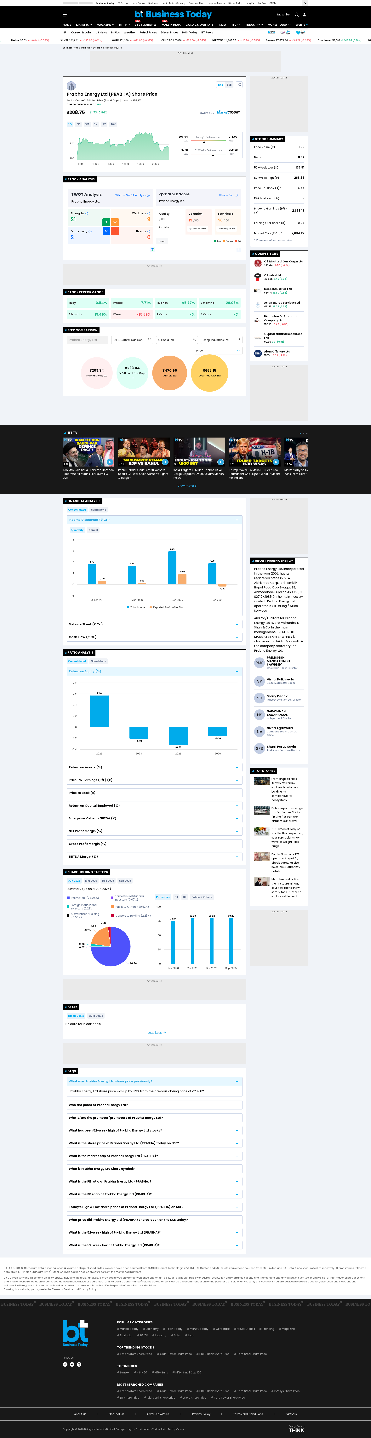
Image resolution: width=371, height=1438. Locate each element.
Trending (268, 1329)
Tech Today (174, 1329)
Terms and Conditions (248, 1414)
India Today (138, 3)
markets (85, 47)
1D (70, 124)
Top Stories (265, 771)
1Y (95, 124)
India (222, 25)
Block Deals (76, 1015)
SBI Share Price (129, 1398)
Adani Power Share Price (176, 1354)
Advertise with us (158, 1414)
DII (184, 897)
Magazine (104, 25)
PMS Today (189, 32)
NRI (65, 32)
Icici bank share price (161, 1398)
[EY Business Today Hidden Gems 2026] (300, 32)
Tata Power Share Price (229, 1398)
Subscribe (283, 14)
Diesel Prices (169, 32)
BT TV (123, 25)
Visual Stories (246, 1329)
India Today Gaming (174, 3)
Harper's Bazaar (216, 3)
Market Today (129, 1329)
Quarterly (77, 529)
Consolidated (77, 509)
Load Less (154, 1032)
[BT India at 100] (271, 32)
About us (80, 1414)
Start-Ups (126, 1335)
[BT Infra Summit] (285, 32)
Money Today (278, 25)
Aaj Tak (262, 3)
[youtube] (72, 1364)
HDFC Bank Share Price (214, 1354)
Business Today (105, 3)
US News (101, 32)
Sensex (124, 1372)
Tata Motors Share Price (136, 1354)
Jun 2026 (74, 880)
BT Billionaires (146, 25)
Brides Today (235, 3)
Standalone (98, 509)
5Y (104, 124)
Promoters (163, 897)
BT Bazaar (123, 3)
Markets (82, 25)
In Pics (115, 32)
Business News (70, 47)
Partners (291, 1414)
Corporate (223, 1329)
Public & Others (201, 897)
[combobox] (113, 339)
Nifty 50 (142, 1372)
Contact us (116, 1414)
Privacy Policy (201, 1414)
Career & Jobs (81, 32)
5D (78, 124)
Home (67, 25)
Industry (253, 25)
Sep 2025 (125, 880)
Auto (177, 1335)
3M (87, 124)
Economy (152, 1329)
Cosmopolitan (196, 3)
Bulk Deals (96, 1015)
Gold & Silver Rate (199, 25)
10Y (113, 124)
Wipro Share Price (194, 1398)
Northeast (153, 3)
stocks (96, 47)
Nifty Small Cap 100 (188, 1372)
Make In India (171, 25)
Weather (130, 32)
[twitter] (79, 1364)
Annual (93, 529)
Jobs (191, 1335)
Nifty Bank (161, 1372)
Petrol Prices (148, 32)
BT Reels (207, 32)
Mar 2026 (91, 880)
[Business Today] (173, 14)
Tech (234, 25)
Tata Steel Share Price (252, 1354)
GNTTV (272, 3)
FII (176, 897)
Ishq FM (250, 3)
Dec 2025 (108, 880)
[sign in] (304, 14)
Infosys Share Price (287, 1391)
